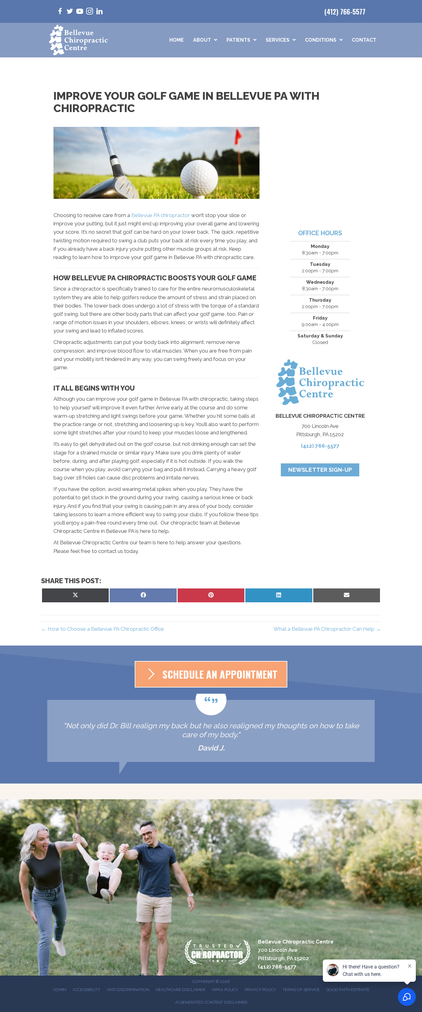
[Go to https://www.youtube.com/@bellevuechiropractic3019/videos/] (79, 12)
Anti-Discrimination (128, 989)
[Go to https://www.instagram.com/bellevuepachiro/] (89, 12)
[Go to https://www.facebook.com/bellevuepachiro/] (60, 12)
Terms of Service (301, 989)
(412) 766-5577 (344, 11)
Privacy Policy (260, 989)
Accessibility (86, 989)
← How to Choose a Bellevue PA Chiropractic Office (102, 629)
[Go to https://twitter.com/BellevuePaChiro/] (69, 12)
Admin (59, 989)
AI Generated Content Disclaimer (211, 1002)
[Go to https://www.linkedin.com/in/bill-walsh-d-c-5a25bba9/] (99, 12)
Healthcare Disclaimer (180, 989)
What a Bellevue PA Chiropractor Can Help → (327, 629)
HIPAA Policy (225, 989)
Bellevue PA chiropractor (160, 215)
